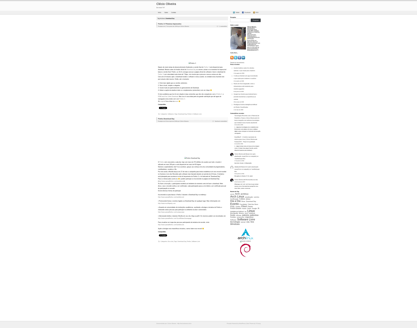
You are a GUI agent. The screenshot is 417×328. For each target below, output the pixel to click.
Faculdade (243, 204)
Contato (173, 12)
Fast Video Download (171, 96)
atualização (249, 197)
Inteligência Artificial (237, 211)
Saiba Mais (233, 53)
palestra (245, 215)
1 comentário (223, 26)
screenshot (240, 217)
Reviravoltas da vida (252, 179)
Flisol (244, 206)
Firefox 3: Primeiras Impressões (169, 24)
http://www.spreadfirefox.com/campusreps (171, 212)
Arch (237, 194)
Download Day (191, 69)
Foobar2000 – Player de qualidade (244, 142)
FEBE (160, 96)
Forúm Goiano (235, 208)
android (232, 194)
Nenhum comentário (221, 121)
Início (159, 12)
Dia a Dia (235, 201)
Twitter (237, 12)
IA (258, 208)
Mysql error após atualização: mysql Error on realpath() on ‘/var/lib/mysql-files (246, 156)
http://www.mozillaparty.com (167, 203)
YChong (258, 323)
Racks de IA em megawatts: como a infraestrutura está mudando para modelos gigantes (244, 86)
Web (252, 222)
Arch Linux (237, 196)
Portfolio (233, 217)
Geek (249, 208)
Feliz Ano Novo (253, 204)
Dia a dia (170, 241)
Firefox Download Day (166, 119)
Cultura (242, 199)
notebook (252, 213)
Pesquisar (256, 20)
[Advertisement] (192, 45)
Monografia (234, 213)
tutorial (243, 222)
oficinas (238, 215)
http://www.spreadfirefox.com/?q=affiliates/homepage (174, 218)
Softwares (171, 114)
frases (244, 208)
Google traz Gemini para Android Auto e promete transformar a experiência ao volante (245, 96)
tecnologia (235, 222)
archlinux (244, 194)
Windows (235, 224)
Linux (251, 210)
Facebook (248, 12)
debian (248, 199)
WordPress (242, 323)
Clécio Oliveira (166, 4)
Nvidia (232, 215)
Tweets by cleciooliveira (237, 62)
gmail (163, 101)
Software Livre (197, 114)
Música (241, 213)
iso (246, 211)
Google (254, 208)
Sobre (166, 12)
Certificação (234, 199)
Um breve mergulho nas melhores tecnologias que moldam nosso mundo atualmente (246, 120)
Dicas (243, 201)
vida (248, 222)
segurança (249, 217)
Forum (250, 206)
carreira (256, 197)
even (176, 101)
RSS (257, 12)
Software (233, 220)
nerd (246, 213)
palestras (254, 215)
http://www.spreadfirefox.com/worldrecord (171, 181)
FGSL (232, 206)
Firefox (162, 162)
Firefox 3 (206, 67)
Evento (234, 203)
